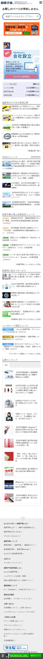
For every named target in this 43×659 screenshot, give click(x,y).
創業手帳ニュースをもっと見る (29, 264)
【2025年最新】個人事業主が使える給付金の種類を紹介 (26, 470)
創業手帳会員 (9, 91)
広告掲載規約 (9, 640)
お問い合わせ (25, 608)
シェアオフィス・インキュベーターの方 (19, 612)
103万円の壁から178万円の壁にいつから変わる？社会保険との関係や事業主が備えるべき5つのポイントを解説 (26, 389)
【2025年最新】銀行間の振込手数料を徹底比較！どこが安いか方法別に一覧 (26, 442)
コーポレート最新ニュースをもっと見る (26, 354)
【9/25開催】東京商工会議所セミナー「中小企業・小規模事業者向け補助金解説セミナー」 (20, 230)
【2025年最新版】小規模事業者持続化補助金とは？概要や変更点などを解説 (26, 374)
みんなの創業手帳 (10, 572)
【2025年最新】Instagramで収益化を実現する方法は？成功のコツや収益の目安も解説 (26, 429)
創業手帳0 (7, 545)
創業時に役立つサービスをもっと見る (26, 319)
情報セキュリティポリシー (14, 629)
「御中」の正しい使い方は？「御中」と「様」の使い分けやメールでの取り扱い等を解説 (26, 457)
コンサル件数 (9, 88)
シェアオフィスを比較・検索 (15, 576)
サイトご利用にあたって (13, 621)
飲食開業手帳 (9, 549)
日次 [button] (6, 365)
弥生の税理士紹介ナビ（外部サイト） (18, 580)
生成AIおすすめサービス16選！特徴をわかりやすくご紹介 (26, 403)
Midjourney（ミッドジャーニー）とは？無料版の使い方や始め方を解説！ (26, 484)
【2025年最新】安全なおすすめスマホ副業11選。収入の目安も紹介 (26, 497)
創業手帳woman (23, 549)
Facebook (12, 589)
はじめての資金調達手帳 (13, 553)
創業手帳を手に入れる (12, 532)
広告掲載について (10, 608)
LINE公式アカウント (26, 589)
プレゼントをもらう (11, 536)
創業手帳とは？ (10, 527)
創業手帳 (18, 545)
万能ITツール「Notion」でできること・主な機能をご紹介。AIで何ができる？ (26, 416)
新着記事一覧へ (35, 151)
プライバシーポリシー (12, 625)
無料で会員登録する (26, 527)
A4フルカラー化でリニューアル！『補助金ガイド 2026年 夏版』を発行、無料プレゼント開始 (21, 346)
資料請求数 (8, 95)
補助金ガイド (36, 656)
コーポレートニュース (12, 563)
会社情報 (7, 599)
